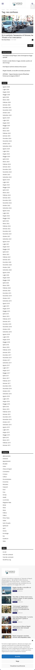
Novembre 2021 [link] (7, 234)
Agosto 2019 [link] (6, 303)
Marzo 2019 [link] (6, 316)
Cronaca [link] (4, 32)
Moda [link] (4, 505)
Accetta (17, 656)
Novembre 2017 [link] (7, 357)
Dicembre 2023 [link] (7, 169)
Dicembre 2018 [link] (7, 324)
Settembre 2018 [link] (7, 332)
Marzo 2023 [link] (6, 192)
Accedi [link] (4, 552)
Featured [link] (5, 487)
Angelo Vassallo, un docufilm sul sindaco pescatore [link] (16, 70)
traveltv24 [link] (5, 538)
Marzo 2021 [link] (6, 254)
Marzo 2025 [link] (6, 130)
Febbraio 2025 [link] (7, 133)
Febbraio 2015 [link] (7, 442)
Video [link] (4, 541)
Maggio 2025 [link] (6, 125)
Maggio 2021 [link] (6, 249)
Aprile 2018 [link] (6, 344)
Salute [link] (4, 520)
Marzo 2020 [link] (6, 285)
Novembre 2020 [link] (7, 265)
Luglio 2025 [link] (6, 120)
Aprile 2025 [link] (6, 128)
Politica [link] (5, 513)
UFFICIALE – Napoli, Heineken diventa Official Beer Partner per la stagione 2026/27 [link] (16, 75)
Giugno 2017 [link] (6, 370)
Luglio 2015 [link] (6, 430)
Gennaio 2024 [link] (6, 167)
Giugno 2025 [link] (6, 123)
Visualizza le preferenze (17, 666)
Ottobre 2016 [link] (6, 391)
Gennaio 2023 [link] (6, 198)
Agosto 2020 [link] (6, 272)
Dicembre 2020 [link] (7, 262)
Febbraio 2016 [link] (7, 412)
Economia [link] (5, 482)
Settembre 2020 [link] (7, 270)
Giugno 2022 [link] (6, 216)
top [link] (4, 536)
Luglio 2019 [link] (6, 306)
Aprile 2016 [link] (6, 406)
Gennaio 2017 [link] (6, 383)
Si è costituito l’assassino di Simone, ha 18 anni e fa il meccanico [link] (17, 36)
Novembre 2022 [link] (7, 203)
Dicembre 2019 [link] (7, 293)
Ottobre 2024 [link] (6, 143)
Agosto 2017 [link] (6, 365)
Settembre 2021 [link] (7, 239)
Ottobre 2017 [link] (6, 360)
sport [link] (4, 528)
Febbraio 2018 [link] (7, 350)
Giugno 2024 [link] (6, 154)
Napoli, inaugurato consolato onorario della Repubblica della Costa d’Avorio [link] (21, 637)
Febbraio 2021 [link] (7, 257)
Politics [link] (5, 515)
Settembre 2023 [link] (7, 177)
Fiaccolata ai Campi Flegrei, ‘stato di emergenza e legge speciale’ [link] (17, 56)
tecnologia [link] (5, 533)
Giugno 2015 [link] (6, 432)
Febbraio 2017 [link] (7, 381)
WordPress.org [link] (7, 560)
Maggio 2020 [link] (6, 280)
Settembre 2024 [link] (7, 146)
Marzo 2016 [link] (6, 409)
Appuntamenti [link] (6, 461)
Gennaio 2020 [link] (6, 290)
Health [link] (4, 497)
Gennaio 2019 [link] (6, 321)
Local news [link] (6, 500)
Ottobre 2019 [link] (6, 298)
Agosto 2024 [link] (6, 149)
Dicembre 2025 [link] (7, 107)
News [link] (4, 507)
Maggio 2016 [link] (6, 404)
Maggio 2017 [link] (6, 373)
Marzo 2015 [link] (6, 440)
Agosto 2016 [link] (6, 396)
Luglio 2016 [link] (6, 399)
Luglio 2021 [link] (6, 244)
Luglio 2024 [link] (6, 151)
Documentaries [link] (7, 479)
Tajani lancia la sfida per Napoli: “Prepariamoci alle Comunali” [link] (21, 627)
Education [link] (5, 484)
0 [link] (32, 39)
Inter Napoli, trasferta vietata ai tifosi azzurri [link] (14, 66)
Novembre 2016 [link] (7, 388)
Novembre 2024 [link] (7, 141)
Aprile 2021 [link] (6, 252)
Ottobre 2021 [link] (6, 236)
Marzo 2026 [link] (6, 100)
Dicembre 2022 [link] (7, 200)
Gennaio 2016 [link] (6, 414)
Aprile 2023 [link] (6, 190)
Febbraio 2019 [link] (7, 319)
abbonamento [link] (7, 456)
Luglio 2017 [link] (6, 368)
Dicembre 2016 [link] (7, 386)
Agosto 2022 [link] (6, 210)
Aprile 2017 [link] (6, 375)
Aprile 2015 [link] (6, 437)
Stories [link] (5, 531)
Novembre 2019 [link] (7, 295)
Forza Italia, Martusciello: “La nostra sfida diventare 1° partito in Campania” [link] (23, 618)
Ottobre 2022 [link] (6, 205)
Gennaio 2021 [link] (6, 259)
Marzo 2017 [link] (6, 378)
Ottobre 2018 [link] (6, 329)
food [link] (4, 489)
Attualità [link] (5, 464)
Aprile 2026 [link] (6, 97)
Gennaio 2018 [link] (6, 352)
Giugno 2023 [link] (6, 185)
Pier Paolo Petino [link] (6, 39)
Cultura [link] (5, 476)
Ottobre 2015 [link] (6, 422)
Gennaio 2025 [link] (6, 136)
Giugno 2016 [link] (6, 401)
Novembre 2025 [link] (7, 110)
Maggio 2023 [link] (6, 187)
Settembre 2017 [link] (7, 363)
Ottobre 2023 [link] (6, 174)
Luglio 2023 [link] (6, 182)
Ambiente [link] (5, 458)
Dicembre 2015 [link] (7, 417)
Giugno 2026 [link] (6, 92)
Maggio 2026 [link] (6, 94)
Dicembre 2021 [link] (7, 231)
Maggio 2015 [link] (6, 435)
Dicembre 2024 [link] (7, 138)
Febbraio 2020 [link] (7, 288)
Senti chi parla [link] (6, 523)
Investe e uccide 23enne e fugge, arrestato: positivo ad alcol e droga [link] (17, 61)
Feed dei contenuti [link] (8, 554)
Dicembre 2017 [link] (7, 355)
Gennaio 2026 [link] (6, 105)
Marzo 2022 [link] (6, 223)
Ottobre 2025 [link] (6, 112)
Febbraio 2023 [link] (7, 195)
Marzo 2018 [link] (6, 347)
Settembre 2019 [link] (7, 301)
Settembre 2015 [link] (7, 424)
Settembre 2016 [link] (7, 393)
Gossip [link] (4, 495)
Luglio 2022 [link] (6, 213)
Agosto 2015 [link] (6, 427)
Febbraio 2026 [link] (7, 102)
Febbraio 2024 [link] (7, 164)
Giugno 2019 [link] (6, 308)
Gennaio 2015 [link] (6, 445)
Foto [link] (4, 492)
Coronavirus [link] (6, 471)
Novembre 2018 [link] (7, 326)
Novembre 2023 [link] (7, 172)
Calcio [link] (4, 466)
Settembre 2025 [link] (7, 115)
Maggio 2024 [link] (6, 156)
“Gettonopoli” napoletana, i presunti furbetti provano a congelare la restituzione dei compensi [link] (21, 608)
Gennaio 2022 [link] (6, 228)
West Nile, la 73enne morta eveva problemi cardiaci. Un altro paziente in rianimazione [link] (23, 598)
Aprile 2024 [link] (6, 159)
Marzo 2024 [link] (6, 161)
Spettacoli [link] (5, 525)
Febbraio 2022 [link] (7, 226)
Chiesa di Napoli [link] (7, 469)
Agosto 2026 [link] (6, 87)
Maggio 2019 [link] (6, 311)
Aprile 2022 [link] (6, 221)
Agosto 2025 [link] (6, 118)
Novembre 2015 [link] (7, 419)
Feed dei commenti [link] (8, 557)
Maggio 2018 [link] (6, 342)
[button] (32, 640)
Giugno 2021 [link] (6, 247)
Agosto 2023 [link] (6, 179)
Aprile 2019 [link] (6, 314)
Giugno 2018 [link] (6, 339)
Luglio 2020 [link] (6, 275)
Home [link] (3, 9)
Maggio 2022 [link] (6, 218)
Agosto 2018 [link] (6, 334)
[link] (33, 6)
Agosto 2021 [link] (6, 241)
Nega (17, 661)
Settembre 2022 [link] (7, 208)
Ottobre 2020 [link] (6, 267)
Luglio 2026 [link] (6, 89)
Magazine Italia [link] (7, 502)
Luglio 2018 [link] (6, 337)
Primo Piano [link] (6, 518)
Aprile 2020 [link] (6, 283)
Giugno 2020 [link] (6, 277)
